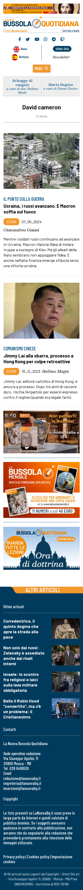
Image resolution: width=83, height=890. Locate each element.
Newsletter (61, 57)
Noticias (24, 57)
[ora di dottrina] (41, 548)
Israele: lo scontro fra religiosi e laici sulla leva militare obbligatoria (21, 682)
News (24, 49)
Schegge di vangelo (22, 82)
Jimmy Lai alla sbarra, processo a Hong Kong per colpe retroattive (38, 358)
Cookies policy (38, 856)
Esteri (11, 221)
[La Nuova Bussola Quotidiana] (41, 24)
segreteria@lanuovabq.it (22, 783)
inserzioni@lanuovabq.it (22, 788)
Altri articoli (42, 590)
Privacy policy (14, 856)
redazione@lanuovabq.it (22, 778)
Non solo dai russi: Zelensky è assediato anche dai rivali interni (23, 655)
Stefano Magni (55, 371)
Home (43, 116)
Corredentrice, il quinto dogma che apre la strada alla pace (21, 628)
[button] (42, 68)
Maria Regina (60, 84)
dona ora (62, 49)
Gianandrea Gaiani (21, 230)
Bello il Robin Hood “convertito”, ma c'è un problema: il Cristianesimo (22, 708)
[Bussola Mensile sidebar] (41, 490)
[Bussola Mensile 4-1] (41, 432)
